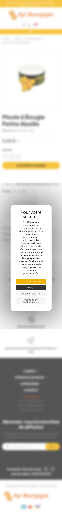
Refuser (31, 287)
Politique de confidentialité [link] (31, 300)
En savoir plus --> (31, 293)
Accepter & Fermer (31, 281)
